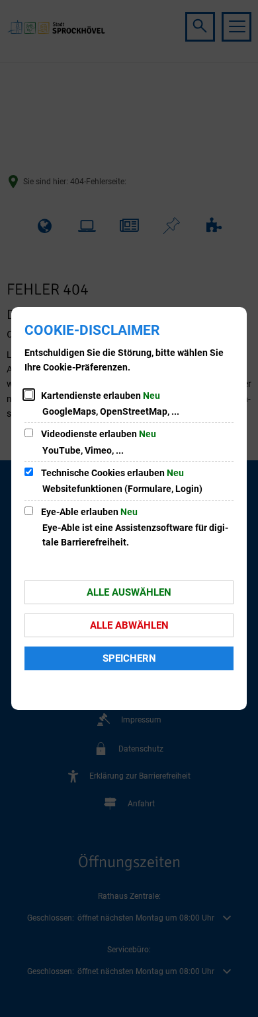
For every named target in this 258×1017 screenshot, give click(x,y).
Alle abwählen (129, 625)
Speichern (129, 658)
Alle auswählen (129, 592)
